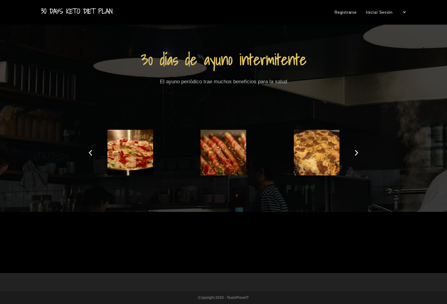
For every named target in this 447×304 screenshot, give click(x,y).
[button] (210, 177)
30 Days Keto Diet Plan (77, 11)
